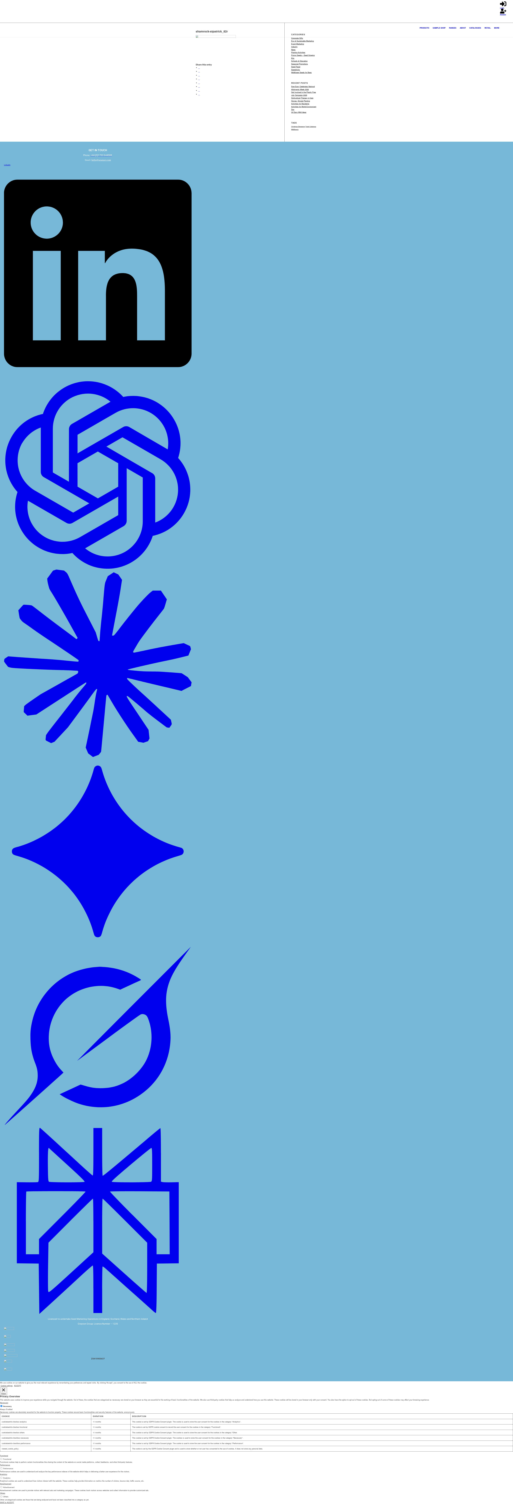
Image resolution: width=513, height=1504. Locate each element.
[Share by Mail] (199, 94)
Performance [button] (5, 1465)
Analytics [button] (3, 1474)
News (293, 49)
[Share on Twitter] (199, 71)
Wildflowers (294, 129)
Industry (294, 46)
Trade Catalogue (310, 127)
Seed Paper (295, 66)
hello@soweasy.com (101, 160)
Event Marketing (297, 44)
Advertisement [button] (5, 1484)
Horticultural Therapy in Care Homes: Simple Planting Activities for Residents (302, 101)
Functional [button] (4, 1455)
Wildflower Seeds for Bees (301, 72)
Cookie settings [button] (7, 1385)
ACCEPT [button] (17, 1385)
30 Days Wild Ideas (298, 112)
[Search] (503, 28)
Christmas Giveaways (298, 127)
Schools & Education (299, 61)
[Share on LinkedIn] (199, 79)
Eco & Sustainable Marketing (302, 41)
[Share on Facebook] (199, 67)
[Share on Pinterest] (199, 75)
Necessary (7, 1406)
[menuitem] (424, 28)
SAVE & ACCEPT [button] (7, 1502)
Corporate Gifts (297, 38)
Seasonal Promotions (299, 64)
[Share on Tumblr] (199, 83)
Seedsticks (295, 69)
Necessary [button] (4, 1402)
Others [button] (2, 1493)
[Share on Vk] (199, 86)
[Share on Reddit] (199, 90)
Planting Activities (298, 52)
